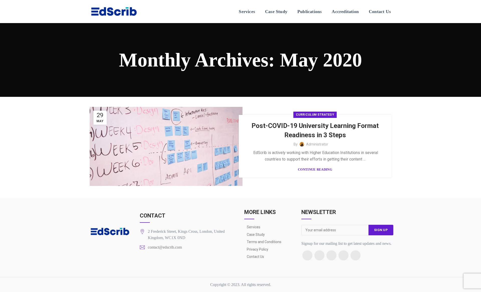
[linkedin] (355, 255)
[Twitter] (319, 255)
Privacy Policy (257, 249)
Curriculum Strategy (315, 114)
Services (253, 227)
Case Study (256, 235)
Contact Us (255, 257)
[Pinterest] (343, 255)
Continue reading (315, 169)
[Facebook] (307, 255)
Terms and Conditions (264, 242)
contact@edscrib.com (165, 247)
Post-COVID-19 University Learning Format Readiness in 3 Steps (315, 130)
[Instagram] (331, 255)
